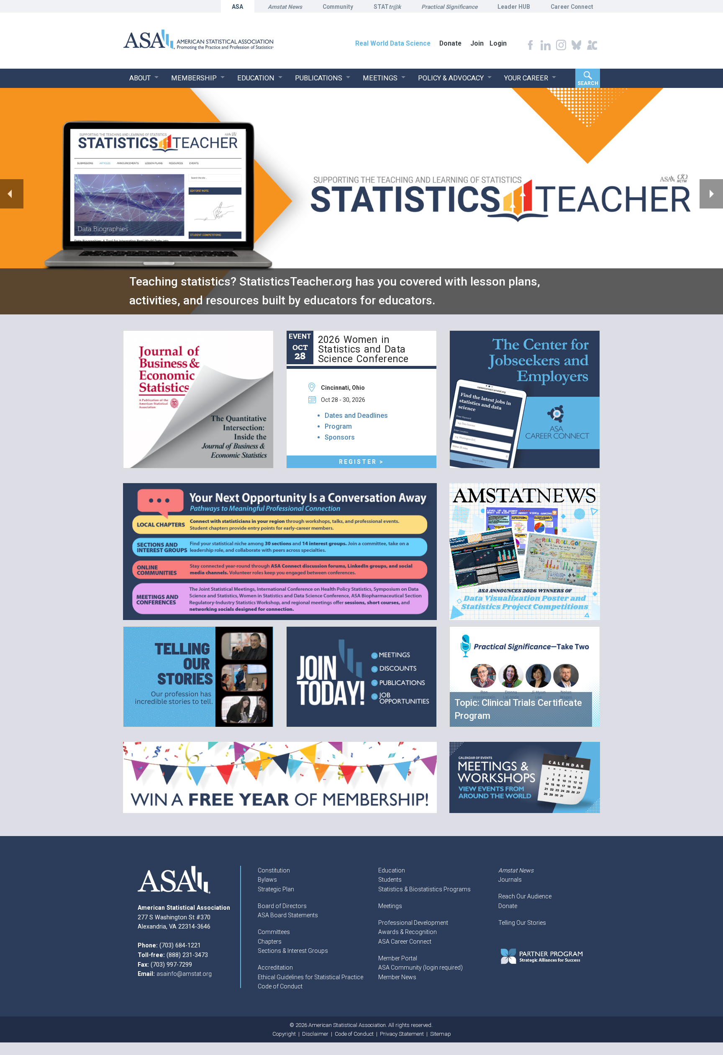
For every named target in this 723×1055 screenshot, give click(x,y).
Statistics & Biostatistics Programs (424, 889)
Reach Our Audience (524, 896)
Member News (397, 977)
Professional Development (413, 922)
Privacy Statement (402, 1034)
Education (391, 870)
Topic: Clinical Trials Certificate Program (518, 709)
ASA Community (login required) (420, 967)
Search (587, 83)
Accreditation (275, 967)
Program (338, 426)
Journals (510, 879)
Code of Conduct (280, 986)
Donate (507, 906)
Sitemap (440, 1034)
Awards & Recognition (407, 932)
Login (498, 43)
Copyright (284, 1034)
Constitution (274, 870)
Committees (274, 932)
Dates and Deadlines (356, 415)
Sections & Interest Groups (293, 950)
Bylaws (267, 879)
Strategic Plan (276, 889)
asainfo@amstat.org (184, 973)
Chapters (270, 941)
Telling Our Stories (522, 922)
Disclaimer (315, 1034)
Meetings (390, 906)
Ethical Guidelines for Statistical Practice (310, 977)
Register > (361, 461)
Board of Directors (282, 906)
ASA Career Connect (404, 941)
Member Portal (397, 958)
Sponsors (340, 437)
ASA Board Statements (288, 915)
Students (390, 879)
